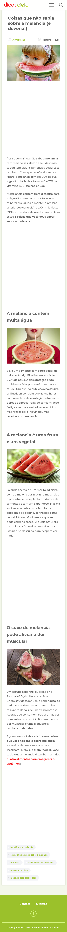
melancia (14, 862)
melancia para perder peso (23, 878)
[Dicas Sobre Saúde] (16, 5)
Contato (25, 903)
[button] (61, 5)
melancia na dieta (19, 870)
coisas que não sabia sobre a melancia (28, 855)
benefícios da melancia (21, 847)
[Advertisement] (33, 119)
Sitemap (41, 903)
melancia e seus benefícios (41, 862)
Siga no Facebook (33, 913)
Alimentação (19, 40)
